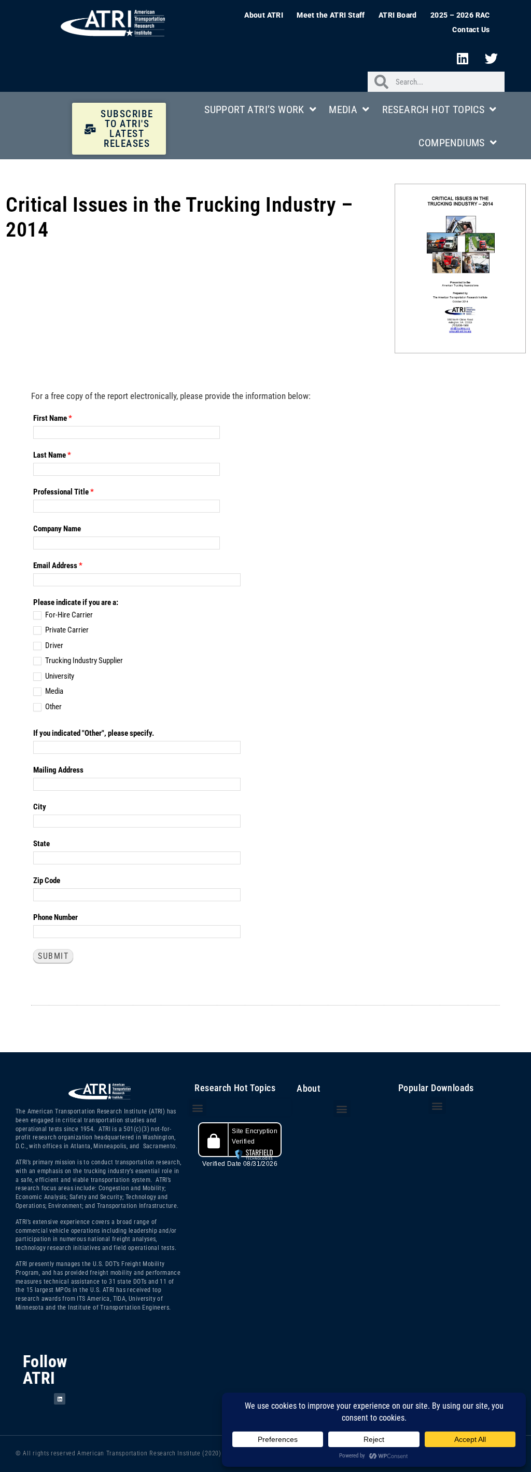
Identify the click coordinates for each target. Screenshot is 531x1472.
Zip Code (46, 880)
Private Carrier (66, 630)
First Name (52, 418)
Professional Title (63, 492)
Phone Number (55, 917)
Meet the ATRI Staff (331, 15)
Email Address (57, 565)
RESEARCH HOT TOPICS (433, 109)
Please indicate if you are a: (75, 602)
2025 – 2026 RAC (460, 15)
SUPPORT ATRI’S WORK (254, 109)
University (59, 676)
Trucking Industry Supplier (83, 660)
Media (53, 691)
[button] (197, 1107)
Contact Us (471, 29)
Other (53, 706)
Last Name (52, 455)
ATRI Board (398, 15)
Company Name (57, 528)
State (41, 843)
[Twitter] (492, 58)
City (39, 806)
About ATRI (263, 15)
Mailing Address (58, 770)
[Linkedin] (463, 58)
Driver (53, 645)
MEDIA (343, 109)
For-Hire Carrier (68, 615)
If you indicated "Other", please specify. (93, 733)
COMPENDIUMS (451, 142)
